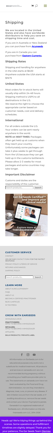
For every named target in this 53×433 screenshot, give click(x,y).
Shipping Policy (12, 271)
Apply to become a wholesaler (20, 324)
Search (38, 187)
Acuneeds (37, 46)
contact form (23, 259)
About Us (9, 295)
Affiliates (9, 332)
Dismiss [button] (46, 431)
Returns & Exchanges (15, 267)
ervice (34, 264)
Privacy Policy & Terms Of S (18, 264)
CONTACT (9, 256)
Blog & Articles (12, 302)
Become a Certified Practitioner (20, 298)
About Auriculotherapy (16, 289)
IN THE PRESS (11, 305)
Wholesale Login (13, 319)
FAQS (7, 292)
